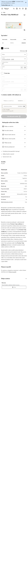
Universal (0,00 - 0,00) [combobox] (8, 59)
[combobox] (12, 54)
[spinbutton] (14, 67)
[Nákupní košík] (25, 8)
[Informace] (26, 51)
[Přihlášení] (19, 8)
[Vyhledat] (14, 8)
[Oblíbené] (22, 8)
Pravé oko (7, 73)
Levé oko (6, 48)
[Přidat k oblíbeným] (24, 15)
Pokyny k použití (12, 272)
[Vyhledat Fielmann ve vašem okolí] (16, 8)
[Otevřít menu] (2, 8)
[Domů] (6, 9)
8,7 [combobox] (3, 63)
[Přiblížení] (24, 30)
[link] (14, 3)
